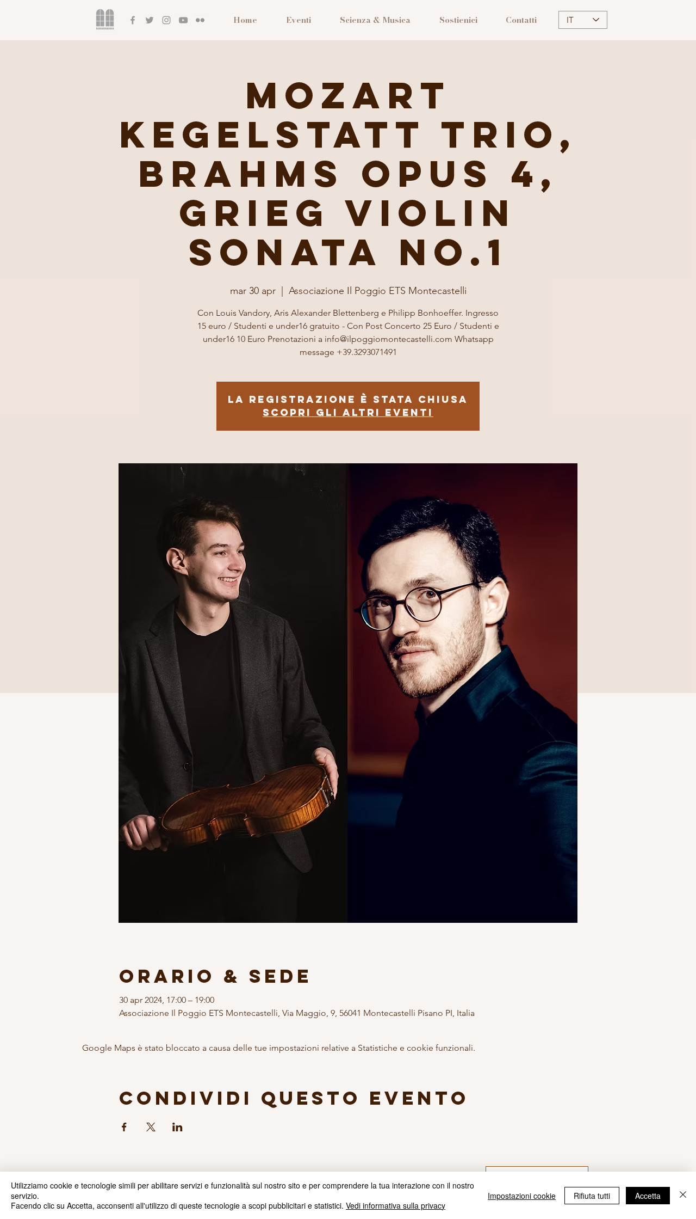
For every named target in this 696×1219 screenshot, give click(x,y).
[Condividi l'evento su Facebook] (124, 1127)
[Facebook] (132, 20)
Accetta (648, 1195)
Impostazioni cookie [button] (522, 1195)
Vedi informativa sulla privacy (395, 1205)
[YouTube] (183, 20)
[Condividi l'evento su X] (151, 1127)
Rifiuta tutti (592, 1195)
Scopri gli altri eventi (348, 412)
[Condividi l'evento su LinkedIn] (177, 1127)
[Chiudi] (682, 1195)
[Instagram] (166, 20)
